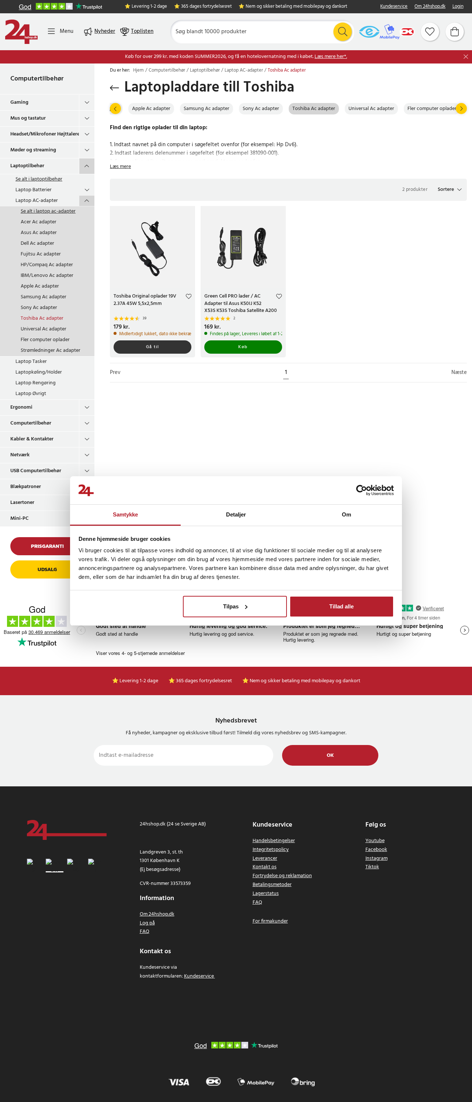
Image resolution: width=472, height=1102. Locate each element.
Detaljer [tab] (236, 514)
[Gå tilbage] (114, 88)
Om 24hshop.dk (429, 6)
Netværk (20, 455)
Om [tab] (346, 514)
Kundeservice (393, 6)
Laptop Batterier (33, 190)
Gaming (19, 102)
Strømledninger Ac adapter (50, 350)
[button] (450, 190)
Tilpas (231, 606)
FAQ (144, 931)
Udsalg (47, 569)
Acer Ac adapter (38, 222)
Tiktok (372, 867)
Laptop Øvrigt (30, 393)
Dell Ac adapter (37, 243)
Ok (330, 755)
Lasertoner (22, 502)
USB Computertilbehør (35, 471)
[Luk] (466, 56)
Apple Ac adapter (40, 286)
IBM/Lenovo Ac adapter (47, 275)
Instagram (376, 858)
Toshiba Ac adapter (42, 318)
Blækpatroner (25, 487)
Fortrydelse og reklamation (282, 876)
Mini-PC (19, 518)
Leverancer (265, 858)
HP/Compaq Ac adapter (47, 265)
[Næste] (461, 108)
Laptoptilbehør (27, 166)
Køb (243, 347)
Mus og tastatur (28, 118)
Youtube (375, 841)
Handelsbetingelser (274, 841)
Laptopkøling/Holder (38, 372)
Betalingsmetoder (272, 884)
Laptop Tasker (31, 361)
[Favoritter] (430, 32)
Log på (147, 923)
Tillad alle (341, 606)
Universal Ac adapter (43, 329)
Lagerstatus (266, 893)
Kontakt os (265, 867)
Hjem (138, 70)
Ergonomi (21, 407)
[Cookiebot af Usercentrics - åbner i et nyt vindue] (361, 490)
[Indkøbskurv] (454, 32)
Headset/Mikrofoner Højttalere (44, 134)
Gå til (152, 347)
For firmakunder (270, 921)
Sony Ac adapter (39, 307)
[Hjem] (21, 32)
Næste (459, 372)
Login (458, 6)
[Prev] (115, 108)
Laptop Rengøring (35, 383)
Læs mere (120, 166)
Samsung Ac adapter (43, 297)
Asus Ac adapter (39, 233)
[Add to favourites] (188, 297)
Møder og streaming (33, 150)
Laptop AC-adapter (36, 200)
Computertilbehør (36, 78)
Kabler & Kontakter (31, 439)
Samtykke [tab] (125, 514)
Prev (115, 372)
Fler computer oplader (45, 340)
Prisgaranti (47, 546)
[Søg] (342, 32)
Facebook (376, 849)
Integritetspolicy (271, 849)
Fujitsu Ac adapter (41, 254)
